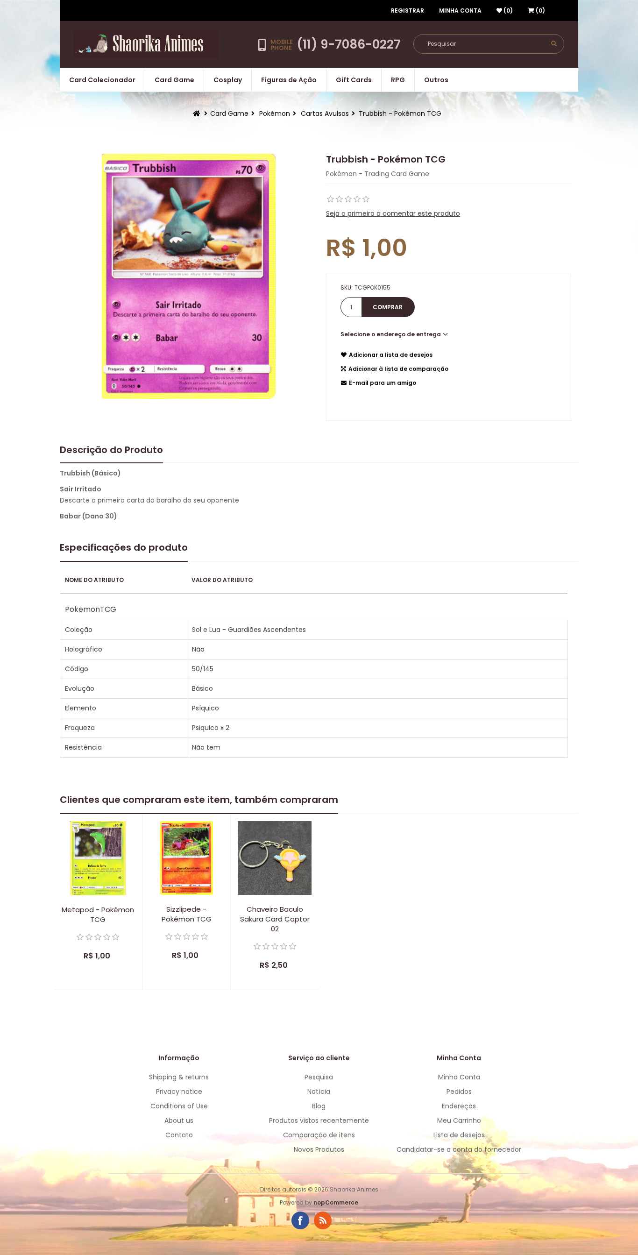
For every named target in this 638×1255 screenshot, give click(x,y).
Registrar (407, 10)
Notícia (318, 1091)
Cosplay (227, 80)
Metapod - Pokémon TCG (98, 914)
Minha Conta (460, 10)
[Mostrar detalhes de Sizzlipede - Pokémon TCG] (186, 858)
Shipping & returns (179, 1077)
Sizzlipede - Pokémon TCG (187, 914)
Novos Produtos (319, 1149)
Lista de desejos (459, 1135)
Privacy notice (179, 1091)
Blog (319, 1106)
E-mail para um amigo (382, 383)
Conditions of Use (179, 1106)
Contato (179, 1135)
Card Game (174, 80)
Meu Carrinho (459, 1120)
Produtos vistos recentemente (319, 1120)
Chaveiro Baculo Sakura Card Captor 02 (275, 919)
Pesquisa (319, 1077)
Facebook (300, 1220)
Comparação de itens (319, 1135)
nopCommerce (335, 1202)
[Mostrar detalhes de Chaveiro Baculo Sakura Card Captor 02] (275, 858)
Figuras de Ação (289, 80)
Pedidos (459, 1091)
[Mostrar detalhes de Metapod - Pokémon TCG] (98, 858)
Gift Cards (354, 80)
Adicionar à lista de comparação (398, 369)
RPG (398, 80)
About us (178, 1120)
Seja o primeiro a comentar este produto (393, 213)
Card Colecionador (102, 80)
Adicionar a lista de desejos (390, 355)
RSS (323, 1220)
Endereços (459, 1106)
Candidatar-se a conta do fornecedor (459, 1149)
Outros (436, 80)
